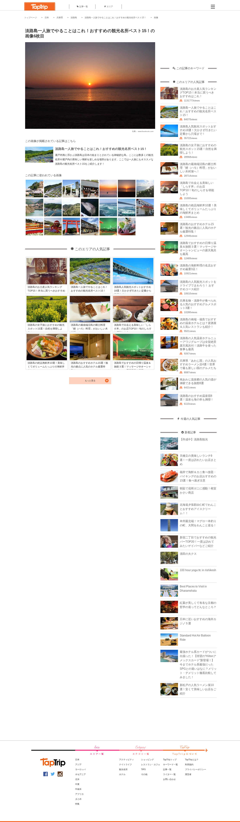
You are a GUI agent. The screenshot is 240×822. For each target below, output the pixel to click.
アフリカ (79, 794)
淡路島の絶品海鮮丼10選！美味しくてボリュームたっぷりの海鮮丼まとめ (198, 209)
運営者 (188, 774)
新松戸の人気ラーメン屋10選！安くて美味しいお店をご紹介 (198, 689)
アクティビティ (126, 759)
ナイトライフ (125, 764)
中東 (77, 784)
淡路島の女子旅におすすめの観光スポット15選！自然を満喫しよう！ (198, 149)
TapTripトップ (170, 759)
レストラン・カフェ (150, 764)
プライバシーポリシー (195, 769)
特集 (77, 804)
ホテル (122, 774)
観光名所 (123, 769)
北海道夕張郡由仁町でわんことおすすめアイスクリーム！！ (198, 509)
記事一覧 (83, 6)
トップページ (30, 17)
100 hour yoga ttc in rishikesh (198, 570)
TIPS (143, 769)
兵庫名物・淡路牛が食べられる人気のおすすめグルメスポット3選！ (198, 304)
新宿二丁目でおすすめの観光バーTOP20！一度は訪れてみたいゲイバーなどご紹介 (198, 541)
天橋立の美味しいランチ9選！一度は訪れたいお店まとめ (198, 460)
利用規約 (189, 764)
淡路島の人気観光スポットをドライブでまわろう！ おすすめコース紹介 (198, 285)
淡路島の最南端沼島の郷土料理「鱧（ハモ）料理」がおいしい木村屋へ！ (198, 168)
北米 (77, 779)
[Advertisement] (188, 45)
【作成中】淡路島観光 (194, 439)
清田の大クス (188, 553)
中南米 (78, 789)
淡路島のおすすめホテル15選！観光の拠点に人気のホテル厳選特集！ (198, 228)
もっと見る (90, 380)
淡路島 (74, 17)
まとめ (78, 799)
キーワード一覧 (170, 764)
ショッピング (147, 759)
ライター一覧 (169, 774)
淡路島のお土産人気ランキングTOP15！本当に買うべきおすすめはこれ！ (198, 92)
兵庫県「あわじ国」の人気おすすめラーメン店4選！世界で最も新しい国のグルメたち (198, 364)
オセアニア (80, 774)
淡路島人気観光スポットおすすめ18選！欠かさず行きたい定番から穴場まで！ (198, 130)
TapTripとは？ (192, 759)
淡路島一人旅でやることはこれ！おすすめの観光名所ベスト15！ (115, 17)
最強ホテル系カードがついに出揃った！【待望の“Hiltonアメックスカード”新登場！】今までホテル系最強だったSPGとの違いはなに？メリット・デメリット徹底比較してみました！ (198, 664)
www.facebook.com (145, 131)
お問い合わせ (169, 779)
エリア (110, 6)
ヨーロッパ (80, 769)
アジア (78, 764)
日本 (47, 17)
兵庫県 (60, 17)
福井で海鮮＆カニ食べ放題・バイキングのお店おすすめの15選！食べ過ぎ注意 (198, 476)
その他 (144, 774)
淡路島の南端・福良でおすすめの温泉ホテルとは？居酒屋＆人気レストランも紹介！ (198, 323)
